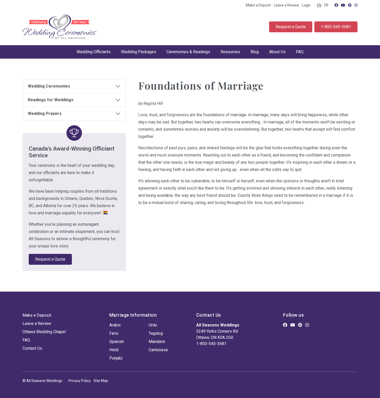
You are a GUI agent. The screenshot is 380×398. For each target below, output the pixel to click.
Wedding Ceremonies (49, 86)
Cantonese (158, 349)
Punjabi (116, 358)
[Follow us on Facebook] (336, 5)
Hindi (114, 349)
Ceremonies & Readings (188, 51)
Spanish (116, 341)
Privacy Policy (80, 381)
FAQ (299, 51)
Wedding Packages (138, 51)
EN (319, 5)
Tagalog (156, 333)
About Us (277, 51)
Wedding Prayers (45, 113)
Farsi (113, 333)
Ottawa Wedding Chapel (44, 331)
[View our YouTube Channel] (343, 5)
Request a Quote (291, 26)
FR (326, 5)
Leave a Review (286, 5)
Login (306, 5)
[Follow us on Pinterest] (350, 5)
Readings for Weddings (50, 99)
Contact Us (32, 348)
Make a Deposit (258, 5)
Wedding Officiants (94, 51)
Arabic (115, 325)
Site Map (101, 381)
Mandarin (157, 341)
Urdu (153, 325)
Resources (230, 51)
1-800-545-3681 (336, 26)
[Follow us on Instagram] (356, 5)
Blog (254, 51)
